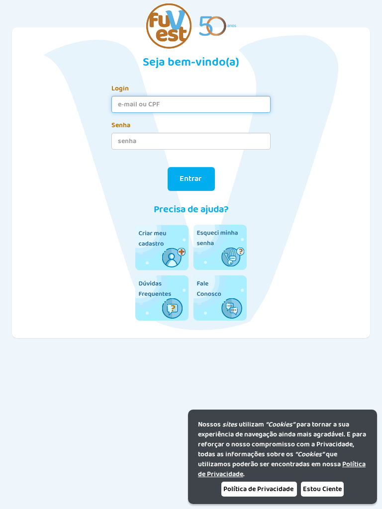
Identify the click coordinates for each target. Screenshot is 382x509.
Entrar (191, 178)
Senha (120, 125)
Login (120, 88)
